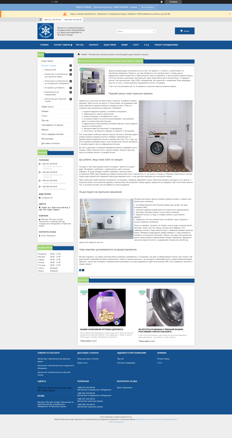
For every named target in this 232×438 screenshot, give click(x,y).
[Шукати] (154, 31)
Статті (136, 45)
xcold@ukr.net (46, 198)
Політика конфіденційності (167, 419)
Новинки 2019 (50, 70)
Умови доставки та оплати (88, 359)
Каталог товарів (62, 45)
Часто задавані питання (52, 134)
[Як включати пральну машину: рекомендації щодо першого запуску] (92, 81)
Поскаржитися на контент (146, 419)
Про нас (80, 45)
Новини (44, 111)
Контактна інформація (126, 363)
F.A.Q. (146, 45)
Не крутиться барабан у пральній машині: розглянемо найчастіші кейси (161, 330)
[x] (83, 271)
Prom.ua (129, 417)
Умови (124, 45)
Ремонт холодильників (166, 45)
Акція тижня (110, 45)
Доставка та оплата (50, 143)
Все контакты (148, 7)
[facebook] (80, 271)
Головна (44, 45)
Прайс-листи (47, 107)
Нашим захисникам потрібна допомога (101, 329)
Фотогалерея (47, 139)
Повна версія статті (88, 341)
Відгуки (44, 129)
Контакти (93, 45)
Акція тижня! (47, 61)
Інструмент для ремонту (55, 88)
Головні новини (163, 359)
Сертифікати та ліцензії (52, 125)
